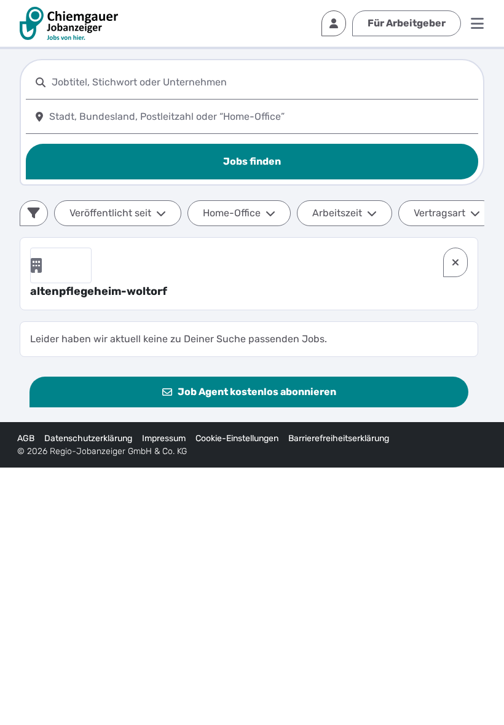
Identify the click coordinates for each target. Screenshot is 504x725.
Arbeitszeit (337, 213)
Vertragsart (439, 213)
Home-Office (232, 213)
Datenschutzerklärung (88, 438)
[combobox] (262, 82)
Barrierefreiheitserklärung (338, 438)
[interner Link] (69, 23)
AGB (25, 438)
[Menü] (477, 23)
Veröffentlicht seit (110, 213)
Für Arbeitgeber (407, 23)
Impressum (164, 438)
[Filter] (34, 213)
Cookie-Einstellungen (236, 438)
